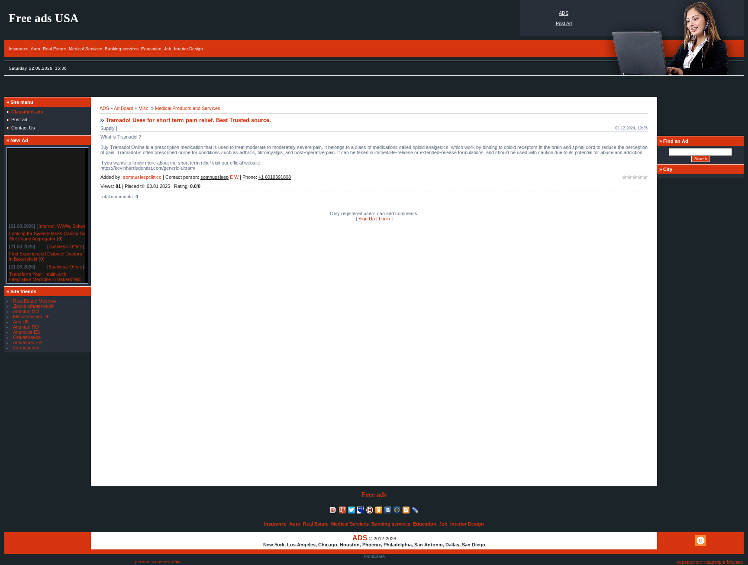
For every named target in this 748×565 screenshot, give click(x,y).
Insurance (19, 48)
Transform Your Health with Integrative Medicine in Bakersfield (45, 275)
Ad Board (123, 108)
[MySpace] (360, 510)
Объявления (27, 337)
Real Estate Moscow (34, 300)
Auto (35, 48)
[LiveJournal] (415, 510)
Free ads (374, 494)
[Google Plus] (342, 510)
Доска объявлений (33, 306)
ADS (563, 13)
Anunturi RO (26, 326)
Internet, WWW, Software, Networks (76, 224)
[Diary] (369, 510)
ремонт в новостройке (158, 561)
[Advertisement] (161, 88)
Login (384, 218)
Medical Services (85, 48)
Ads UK (21, 321)
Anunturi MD (26, 311)
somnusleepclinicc (142, 177)
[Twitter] (351, 510)
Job (167, 48)
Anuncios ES (26, 332)
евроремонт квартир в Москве (710, 562)
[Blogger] (406, 510)
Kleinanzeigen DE (31, 316)
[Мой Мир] (397, 510)
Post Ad (564, 23)
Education (151, 48)
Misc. (144, 108)
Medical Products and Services (187, 108)
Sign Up (366, 218)
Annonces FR (27, 342)
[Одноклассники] (379, 510)
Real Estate (54, 48)
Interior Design (188, 48)
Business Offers (65, 245)
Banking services (122, 48)
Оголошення (27, 347)
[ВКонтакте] (388, 510)
